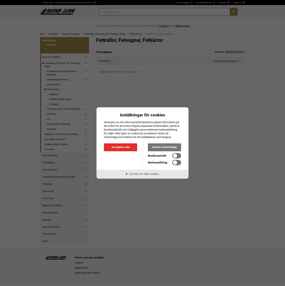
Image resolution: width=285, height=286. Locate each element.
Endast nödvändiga (164, 147)
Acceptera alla (120, 147)
